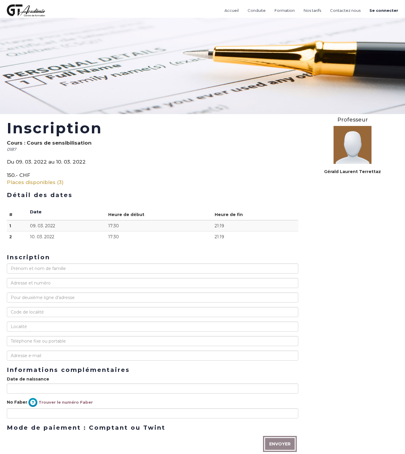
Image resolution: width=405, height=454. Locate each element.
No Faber (50, 402)
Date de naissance (28, 379)
